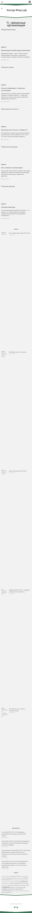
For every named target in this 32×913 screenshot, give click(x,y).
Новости (3, 47)
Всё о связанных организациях (12, 168)
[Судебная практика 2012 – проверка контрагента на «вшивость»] (5, 647)
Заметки (21, 876)
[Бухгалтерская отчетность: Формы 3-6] (16, 116)
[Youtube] (17, 907)
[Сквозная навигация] (16, 193)
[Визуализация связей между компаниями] (16, 37)
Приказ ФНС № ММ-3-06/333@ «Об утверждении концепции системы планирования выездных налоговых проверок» (16, 843)
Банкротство (4, 876)
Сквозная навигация (8, 207)
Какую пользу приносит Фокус (17, 471)
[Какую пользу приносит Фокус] (5, 528)
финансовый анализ (7, 892)
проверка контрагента (9, 889)
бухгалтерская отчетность (19, 883)
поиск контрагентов (18, 887)
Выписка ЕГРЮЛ (15, 876)
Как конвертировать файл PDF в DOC (19, 233)
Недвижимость (20, 878)
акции (18, 881)
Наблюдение (9, 878)
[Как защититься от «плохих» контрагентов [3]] (5, 766)
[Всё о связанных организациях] (16, 154)
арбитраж (24, 881)
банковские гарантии (6, 883)
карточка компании (14, 885)
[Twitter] (15, 907)
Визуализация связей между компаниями (15, 50)
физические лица (25, 890)
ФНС (16, 881)
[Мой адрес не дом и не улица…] (5, 409)
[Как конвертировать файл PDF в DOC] (5, 290)
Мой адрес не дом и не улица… (18, 352)
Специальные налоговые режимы (21, 879)
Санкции (12, 879)
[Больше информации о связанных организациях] (16, 74)
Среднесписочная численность (8, 881)
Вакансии (9, 876)
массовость (23, 885)
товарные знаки (18, 890)
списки (12, 890)
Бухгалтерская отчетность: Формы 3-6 (14, 130)
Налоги (14, 878)
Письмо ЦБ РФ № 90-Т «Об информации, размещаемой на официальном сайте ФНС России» (14, 834)
